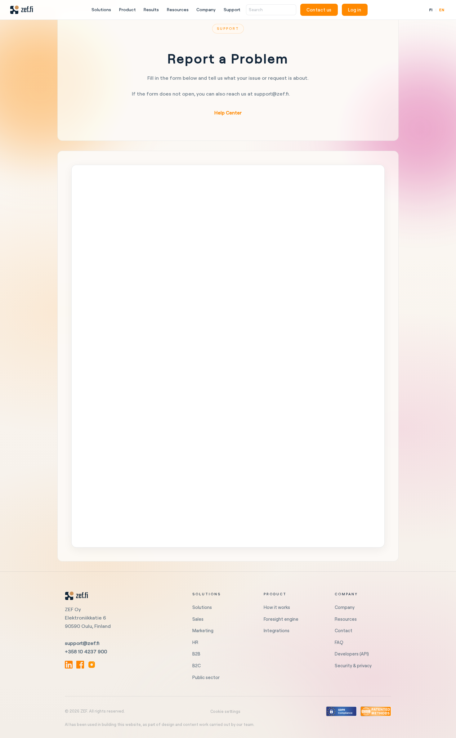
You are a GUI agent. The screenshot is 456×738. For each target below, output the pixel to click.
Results (151, 9)
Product (127, 9)
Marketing (202, 630)
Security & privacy (353, 666)
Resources (178, 9)
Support (232, 9)
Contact (343, 630)
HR (195, 642)
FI (430, 9)
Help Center (228, 113)
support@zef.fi (82, 643)
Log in (354, 10)
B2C (196, 666)
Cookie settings (225, 711)
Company (206, 9)
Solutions (101, 9)
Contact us (319, 10)
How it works (277, 607)
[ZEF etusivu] (21, 10)
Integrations (276, 630)
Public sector (206, 677)
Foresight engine (281, 619)
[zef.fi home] (121, 596)
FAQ (339, 642)
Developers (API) (352, 654)
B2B (196, 654)
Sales (197, 619)
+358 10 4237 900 (86, 651)
